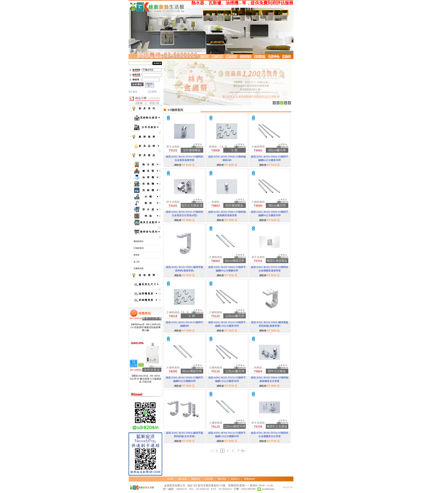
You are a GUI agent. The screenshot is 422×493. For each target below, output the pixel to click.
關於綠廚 (182, 479)
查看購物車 (249, 479)
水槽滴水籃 (138, 268)
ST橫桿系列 (139, 248)
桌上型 (136, 262)
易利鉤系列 (138, 241)
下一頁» (241, 450)
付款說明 (209, 479)
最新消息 (222, 479)
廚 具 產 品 (148, 155)
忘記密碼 (152, 91)
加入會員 (133, 91)
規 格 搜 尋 (148, 275)
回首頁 (170, 479)
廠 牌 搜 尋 (148, 137)
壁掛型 (136, 255)
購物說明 (195, 479)
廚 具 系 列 (148, 108)
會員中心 (235, 479)
